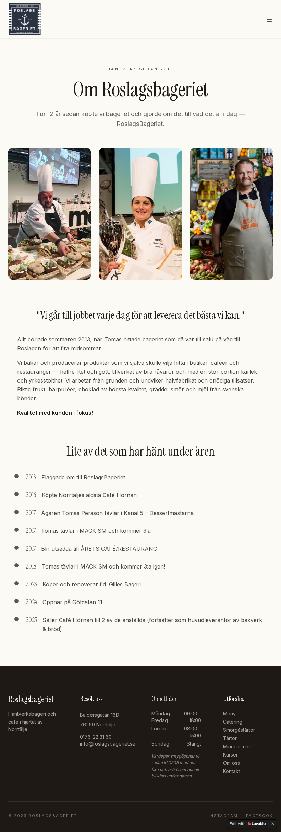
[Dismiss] (273, 824)
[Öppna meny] (269, 19)
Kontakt (231, 771)
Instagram (223, 815)
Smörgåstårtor (239, 730)
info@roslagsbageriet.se (107, 744)
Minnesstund (237, 746)
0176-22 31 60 (96, 737)
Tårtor (230, 738)
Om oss (231, 763)
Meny (229, 713)
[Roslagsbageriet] (24, 19)
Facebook (259, 815)
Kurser (230, 755)
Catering (232, 722)
